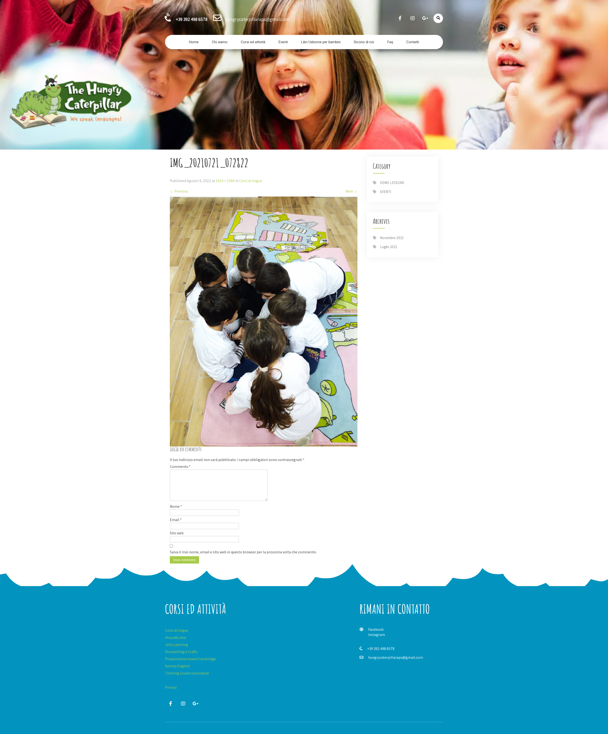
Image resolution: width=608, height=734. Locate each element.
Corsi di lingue (250, 180)
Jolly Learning (176, 644)
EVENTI (385, 191)
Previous (179, 191)
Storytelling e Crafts (181, 651)
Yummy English (177, 665)
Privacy (171, 687)
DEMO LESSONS (392, 182)
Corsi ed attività (253, 42)
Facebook (376, 629)
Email (176, 519)
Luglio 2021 (388, 247)
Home (194, 42)
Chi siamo (220, 42)
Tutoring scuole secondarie (187, 673)
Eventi (283, 42)
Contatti (412, 42)
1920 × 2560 (225, 180)
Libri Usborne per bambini (321, 42)
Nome (176, 506)
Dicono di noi (364, 42)
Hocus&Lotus (175, 637)
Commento (180, 466)
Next (351, 191)
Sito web (177, 533)
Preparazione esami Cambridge (190, 658)
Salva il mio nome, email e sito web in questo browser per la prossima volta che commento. (243, 552)
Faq (390, 42)
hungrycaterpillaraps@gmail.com (395, 657)
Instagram (376, 634)
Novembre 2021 (392, 237)
